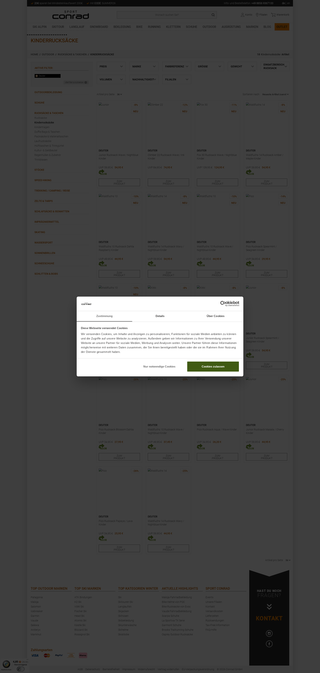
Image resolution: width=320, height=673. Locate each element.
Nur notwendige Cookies (159, 366)
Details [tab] (160, 316)
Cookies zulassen (213, 366)
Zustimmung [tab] (104, 316)
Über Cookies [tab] (215, 316)
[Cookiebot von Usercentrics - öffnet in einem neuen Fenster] (223, 304)
